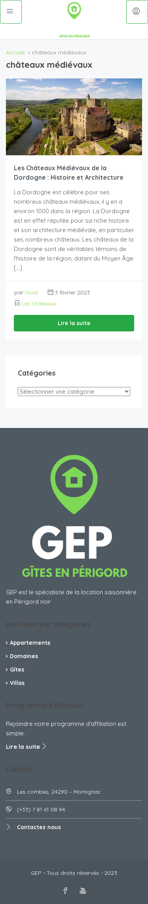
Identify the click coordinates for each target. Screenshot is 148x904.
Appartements (30, 642)
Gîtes (17, 669)
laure (31, 292)
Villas (17, 682)
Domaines (24, 656)
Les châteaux (38, 303)
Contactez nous (39, 827)
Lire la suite (74, 323)
